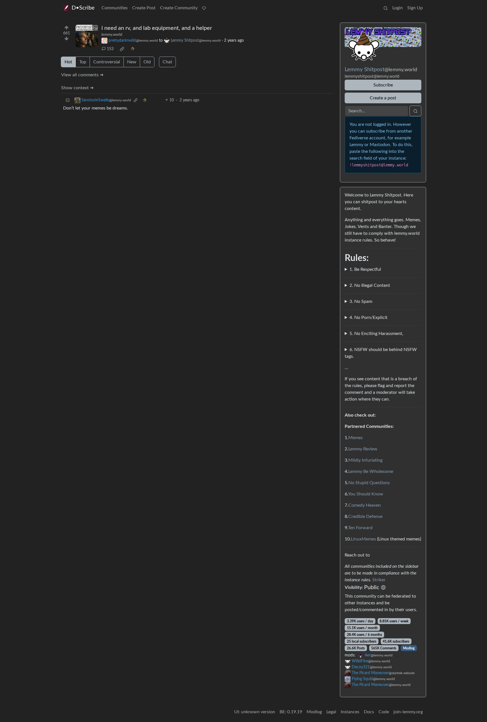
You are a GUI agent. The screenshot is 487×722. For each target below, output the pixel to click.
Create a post (383, 98)
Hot (68, 62)
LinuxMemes (363, 539)
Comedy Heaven (364, 505)
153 (110, 49)
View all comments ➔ (82, 75)
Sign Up (415, 8)
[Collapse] (67, 100)
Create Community (179, 8)
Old (147, 62)
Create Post (144, 8)
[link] (122, 49)
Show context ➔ (77, 88)
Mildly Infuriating (365, 460)
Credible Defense (365, 516)
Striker (379, 580)
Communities (114, 8)
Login (397, 8)
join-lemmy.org (408, 712)
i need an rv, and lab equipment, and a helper (156, 28)
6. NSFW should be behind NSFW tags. (381, 353)
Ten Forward (360, 528)
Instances (350, 712)
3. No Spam (360, 301)
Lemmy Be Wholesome (370, 471)
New (131, 62)
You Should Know (365, 494)
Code (383, 712)
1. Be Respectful (365, 269)
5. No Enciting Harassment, (376, 333)
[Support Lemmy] (204, 8)
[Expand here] (87, 36)
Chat (167, 62)
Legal (331, 712)
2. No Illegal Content (369, 285)
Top (82, 62)
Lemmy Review (362, 449)
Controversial (106, 62)
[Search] (385, 8)
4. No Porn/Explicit (368, 317)
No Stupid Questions (369, 482)
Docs (369, 712)
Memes (355, 437)
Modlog (409, 648)
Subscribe (383, 85)
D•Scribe (83, 8)
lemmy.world (111, 35)
